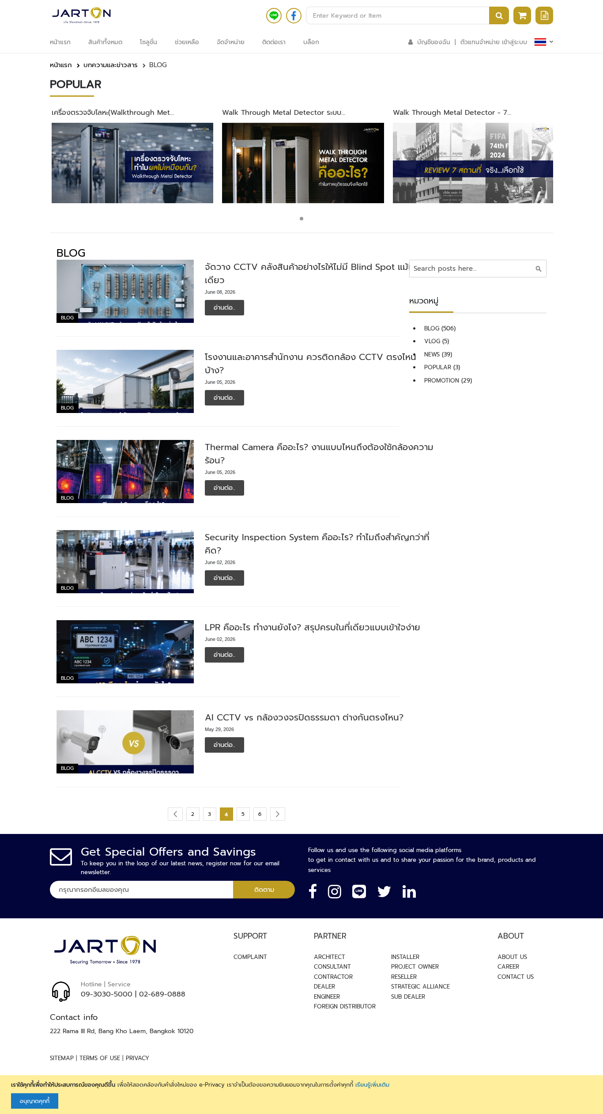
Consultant (332, 966)
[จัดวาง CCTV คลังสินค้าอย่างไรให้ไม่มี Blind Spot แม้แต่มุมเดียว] (125, 291)
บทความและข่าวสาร (110, 65)
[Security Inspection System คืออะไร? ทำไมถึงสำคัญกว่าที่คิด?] (125, 561)
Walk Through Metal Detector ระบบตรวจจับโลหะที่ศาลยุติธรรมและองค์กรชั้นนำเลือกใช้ (281, 112)
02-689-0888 (162, 994)
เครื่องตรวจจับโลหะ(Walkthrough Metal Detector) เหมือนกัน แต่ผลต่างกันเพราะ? (114, 112)
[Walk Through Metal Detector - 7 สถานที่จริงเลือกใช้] (474, 163)
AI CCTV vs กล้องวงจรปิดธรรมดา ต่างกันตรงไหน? (304, 717)
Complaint (250, 957)
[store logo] (81, 15)
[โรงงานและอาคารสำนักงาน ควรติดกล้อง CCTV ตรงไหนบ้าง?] (125, 381)
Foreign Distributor (345, 1006)
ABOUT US (512, 957)
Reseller (404, 977)
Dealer (324, 986)
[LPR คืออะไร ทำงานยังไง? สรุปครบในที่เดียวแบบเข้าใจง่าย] (125, 651)
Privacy (137, 1058)
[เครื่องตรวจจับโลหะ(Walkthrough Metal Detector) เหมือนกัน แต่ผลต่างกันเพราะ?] (133, 163)
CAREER (508, 966)
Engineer (327, 997)
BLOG (67, 318)
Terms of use (99, 1058)
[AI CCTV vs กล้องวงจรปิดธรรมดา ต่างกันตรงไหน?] (125, 741)
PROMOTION (442, 380)
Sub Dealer (408, 997)
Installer (405, 957)
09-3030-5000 (106, 994)
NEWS (433, 354)
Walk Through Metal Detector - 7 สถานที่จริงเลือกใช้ (450, 112)
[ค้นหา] (538, 268)
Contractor (333, 977)
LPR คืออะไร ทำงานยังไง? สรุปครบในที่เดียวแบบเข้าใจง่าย (312, 627)
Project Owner (415, 966)
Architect (329, 957)
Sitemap (62, 1058)
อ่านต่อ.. (224, 307)
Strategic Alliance (420, 986)
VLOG (433, 341)
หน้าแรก (61, 65)
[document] (302, 1094)
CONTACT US (515, 977)
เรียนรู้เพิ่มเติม (372, 1084)
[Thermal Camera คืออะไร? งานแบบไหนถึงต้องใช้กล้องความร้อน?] (125, 471)
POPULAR (438, 367)
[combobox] (407, 15)
